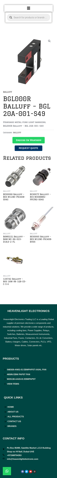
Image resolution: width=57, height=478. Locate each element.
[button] (28, 8)
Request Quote (28, 148)
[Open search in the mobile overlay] (28, 17)
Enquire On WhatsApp (28, 140)
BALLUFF (7, 92)
